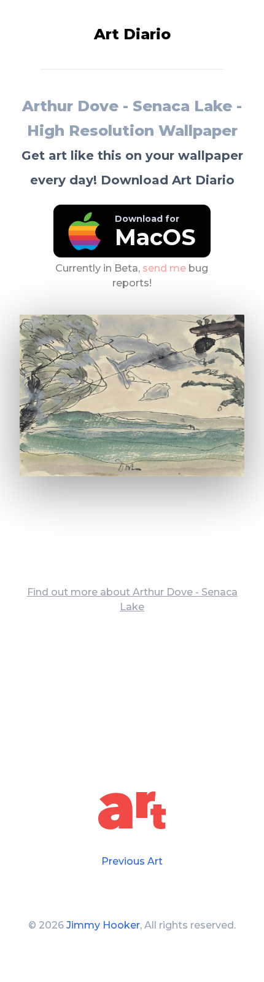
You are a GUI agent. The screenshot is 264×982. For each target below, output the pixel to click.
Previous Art (132, 861)
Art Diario (132, 34)
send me (164, 268)
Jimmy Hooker (103, 925)
